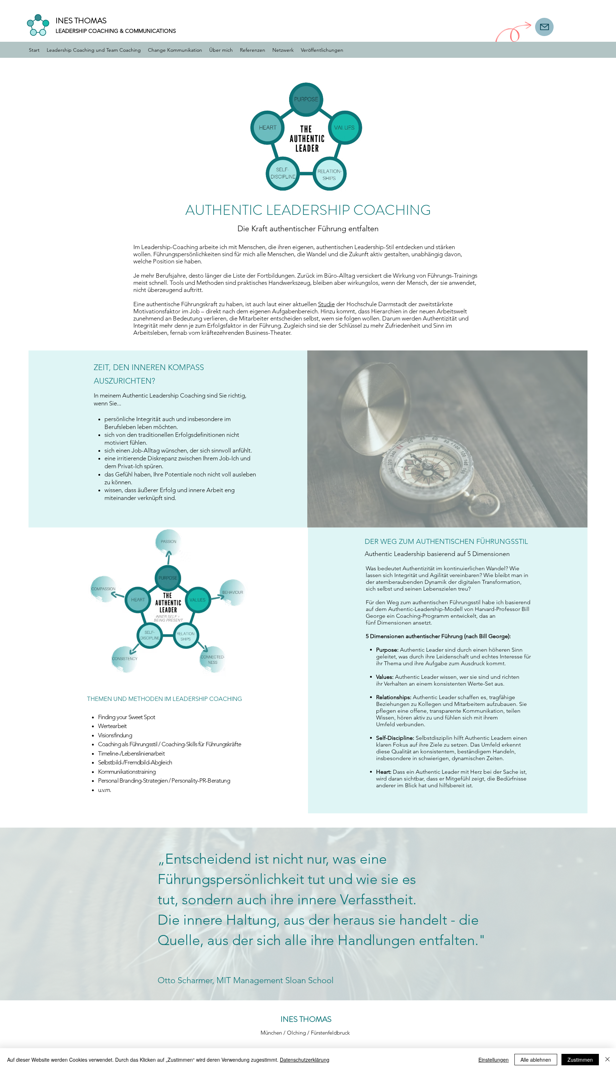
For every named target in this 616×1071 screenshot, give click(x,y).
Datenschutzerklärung (304, 1059)
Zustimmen (580, 1059)
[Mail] (544, 27)
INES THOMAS (81, 20)
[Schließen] (607, 1059)
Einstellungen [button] (493, 1059)
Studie (326, 304)
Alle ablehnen (535, 1059)
